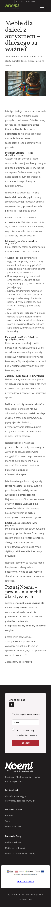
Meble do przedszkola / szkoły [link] (20, 853)
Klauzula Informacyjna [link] (15, 796)
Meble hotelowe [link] (13, 842)
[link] (11, 704)
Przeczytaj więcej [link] (25, 881)
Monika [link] (24, 56)
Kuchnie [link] (9, 815)
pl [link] (13, 65)
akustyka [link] (9, 61)
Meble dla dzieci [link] (13, 826)
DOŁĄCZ (26, 743)
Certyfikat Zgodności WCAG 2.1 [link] (20, 800)
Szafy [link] (7, 820)
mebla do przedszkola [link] (24, 61)
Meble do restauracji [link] (15, 847)
